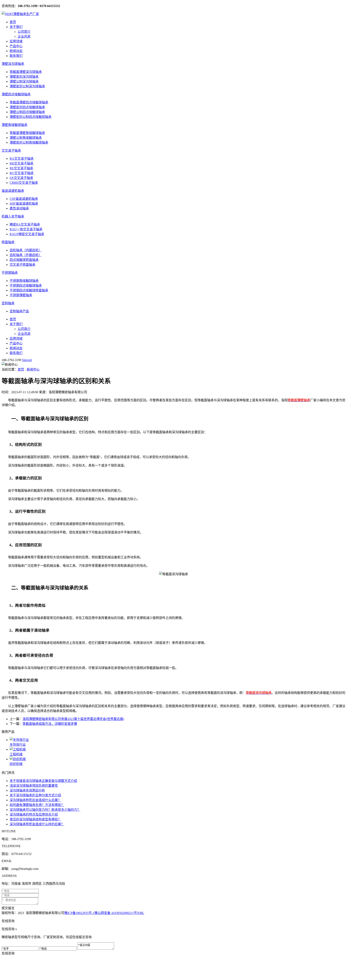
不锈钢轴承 (10, 272)
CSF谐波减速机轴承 (24, 198)
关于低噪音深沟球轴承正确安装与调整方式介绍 (43, 780)
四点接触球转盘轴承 (24, 259)
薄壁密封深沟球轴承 (24, 76)
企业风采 (24, 36)
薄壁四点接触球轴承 (16, 94)
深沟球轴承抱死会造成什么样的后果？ (37, 824)
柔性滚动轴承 (19, 208)
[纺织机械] (177, 758)
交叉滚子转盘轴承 (22, 264)
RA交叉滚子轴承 (22, 158)
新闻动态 (16, 51)
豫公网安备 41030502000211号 (115, 913)
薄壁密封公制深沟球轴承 (27, 86)
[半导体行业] (177, 739)
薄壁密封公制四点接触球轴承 (30, 116)
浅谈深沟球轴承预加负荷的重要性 (34, 785)
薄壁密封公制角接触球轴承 (29, 142)
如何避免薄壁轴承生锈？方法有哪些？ (37, 805)
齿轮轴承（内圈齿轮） (26, 250)
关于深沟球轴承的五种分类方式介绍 (35, 795)
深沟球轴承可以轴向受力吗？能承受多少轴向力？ (45, 809)
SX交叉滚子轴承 (21, 178)
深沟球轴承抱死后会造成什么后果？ (35, 800)
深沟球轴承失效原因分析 (27, 790)
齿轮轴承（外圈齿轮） (26, 255)
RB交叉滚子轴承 (21, 163)
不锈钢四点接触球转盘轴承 (29, 290)
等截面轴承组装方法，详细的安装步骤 (49, 723)
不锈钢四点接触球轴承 (26, 285)
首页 (13, 22)
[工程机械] (177, 749)
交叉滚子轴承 (11, 150)
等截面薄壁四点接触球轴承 (29, 102)
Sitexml (27, 360)
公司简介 (24, 31)
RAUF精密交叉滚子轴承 (27, 234)
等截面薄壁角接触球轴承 (27, 133)
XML (140, 913)
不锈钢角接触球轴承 (24, 280)
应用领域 (16, 41)
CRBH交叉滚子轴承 (24, 182)
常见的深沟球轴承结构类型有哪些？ (35, 819)
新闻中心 (33, 369)
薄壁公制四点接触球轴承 (27, 112)
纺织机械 (16, 764)
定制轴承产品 (19, 311)
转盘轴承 (8, 242)
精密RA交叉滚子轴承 (25, 224)
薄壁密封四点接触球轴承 (27, 107)
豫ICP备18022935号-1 (79, 913)
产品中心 (16, 46)
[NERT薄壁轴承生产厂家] (20, 14)
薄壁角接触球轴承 (14, 125)
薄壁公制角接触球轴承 (26, 137)
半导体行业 (18, 744)
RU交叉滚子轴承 (22, 173)
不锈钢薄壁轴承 (21, 295)
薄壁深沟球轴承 (13, 63)
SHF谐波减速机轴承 (24, 203)
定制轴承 (8, 303)
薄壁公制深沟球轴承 (24, 81)
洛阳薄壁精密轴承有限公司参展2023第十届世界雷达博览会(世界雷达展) (73, 719)
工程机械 (16, 754)
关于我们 (16, 27)
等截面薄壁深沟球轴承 (26, 72)
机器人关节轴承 (13, 216)
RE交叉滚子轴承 (21, 168)
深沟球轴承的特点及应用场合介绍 (34, 814)
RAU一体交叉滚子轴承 (26, 229)
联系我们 (16, 55)
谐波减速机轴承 (13, 190)
